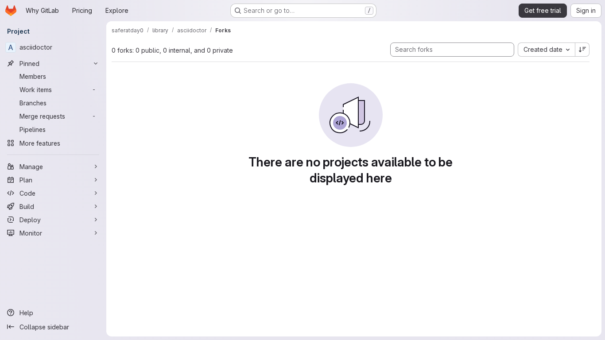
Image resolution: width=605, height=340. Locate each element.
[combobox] (546, 49)
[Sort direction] (582, 49)
